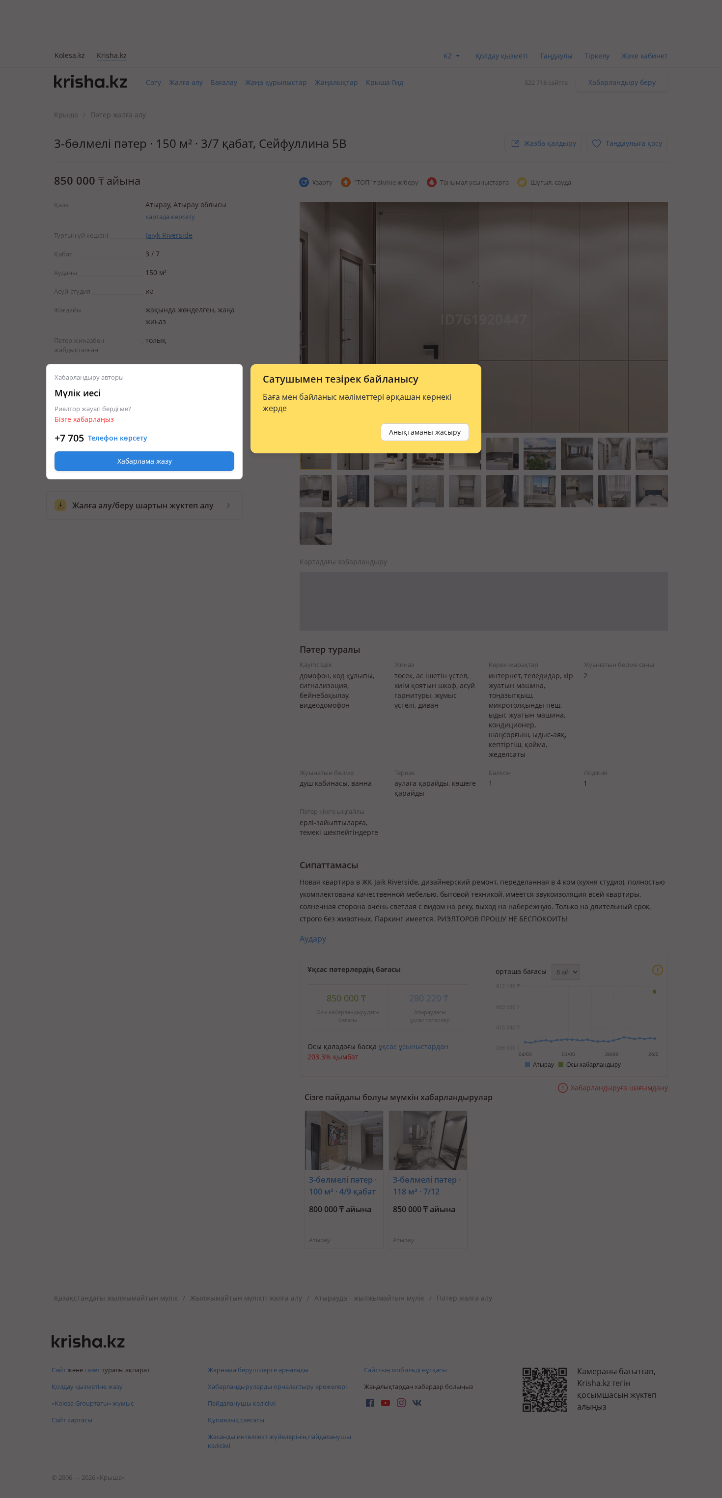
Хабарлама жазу (144, 461)
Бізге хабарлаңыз (84, 419)
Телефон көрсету (117, 438)
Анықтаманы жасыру (425, 432)
